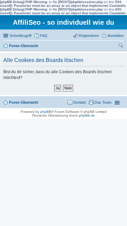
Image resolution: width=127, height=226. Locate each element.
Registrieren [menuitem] (89, 36)
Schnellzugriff (20, 36)
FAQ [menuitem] (43, 36)
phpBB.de (87, 115)
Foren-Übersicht (23, 46)
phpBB (45, 112)
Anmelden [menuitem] (115, 36)
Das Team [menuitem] (102, 102)
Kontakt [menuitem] (79, 102)
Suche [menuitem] (122, 46)
